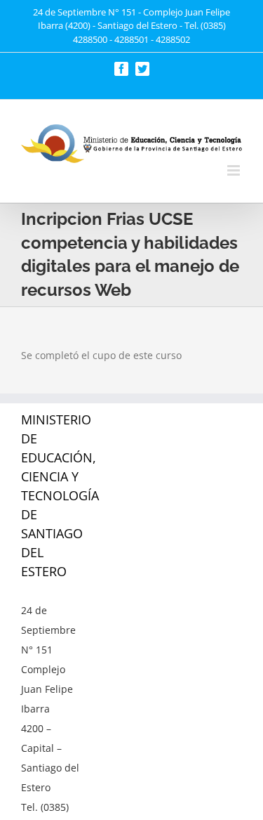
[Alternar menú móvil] (234, 170)
